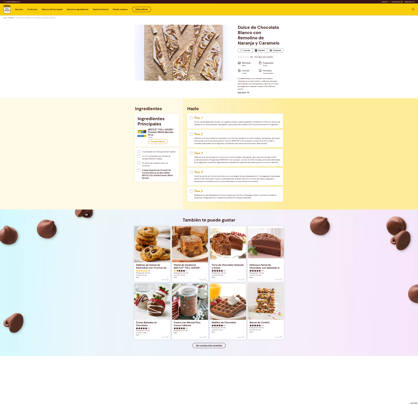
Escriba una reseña (264, 57)
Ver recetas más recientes (209, 345)
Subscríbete (141, 9)
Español (384, 1)
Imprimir (261, 50)
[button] (243, 92)
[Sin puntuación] (244, 57)
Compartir (277, 50)
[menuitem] (19, 9)
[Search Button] (413, 9)
